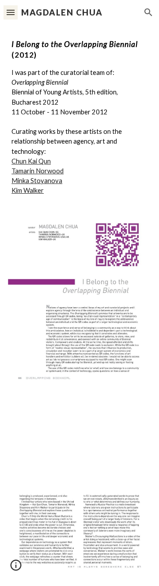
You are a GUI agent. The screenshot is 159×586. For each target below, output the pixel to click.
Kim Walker (27, 190)
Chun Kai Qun (31, 161)
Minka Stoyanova (36, 180)
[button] (10, 12)
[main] (79, 117)
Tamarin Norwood (37, 171)
